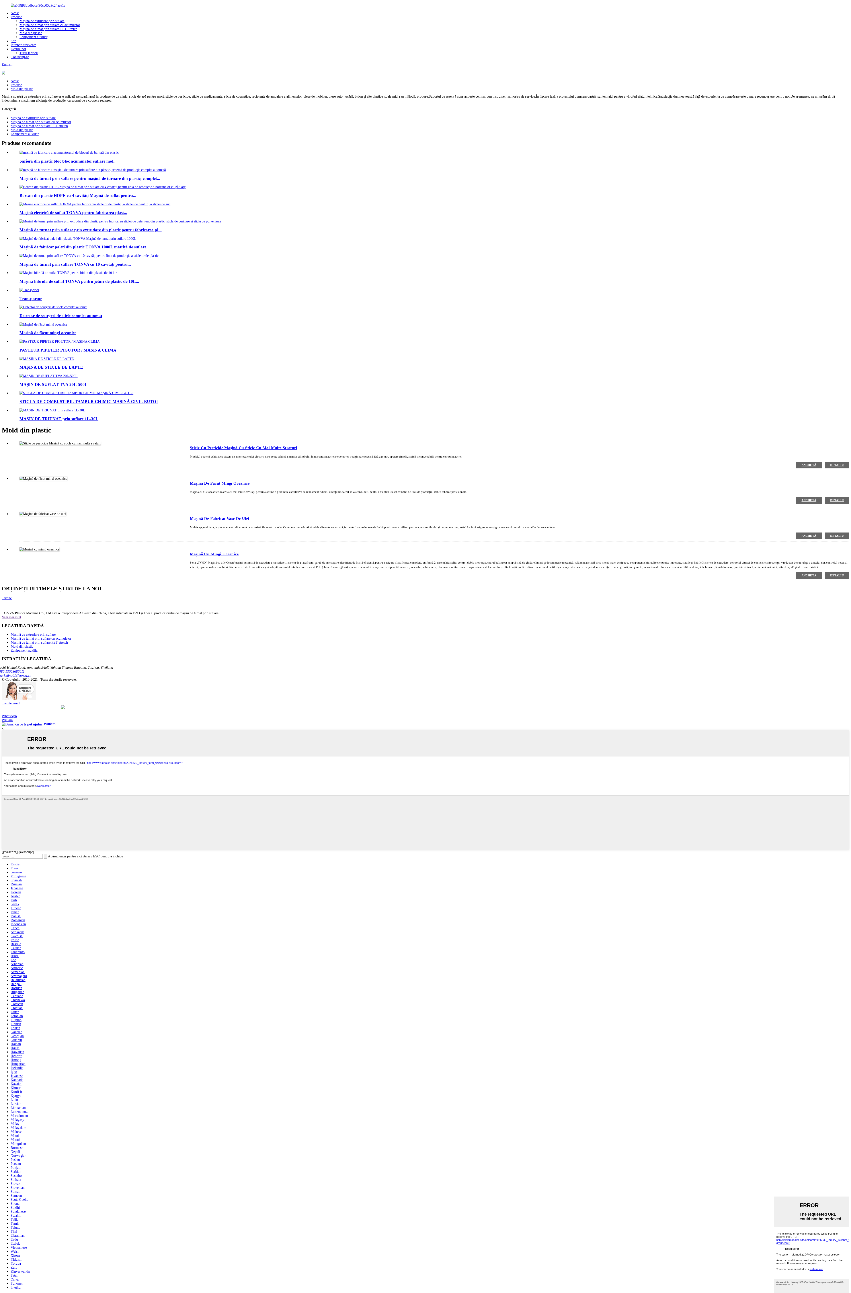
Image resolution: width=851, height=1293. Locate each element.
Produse (16, 17)
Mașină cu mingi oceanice (214, 554)
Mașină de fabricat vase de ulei (219, 518)
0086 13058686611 (13, 671)
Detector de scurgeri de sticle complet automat (61, 315)
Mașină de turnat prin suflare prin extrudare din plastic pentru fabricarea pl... (91, 230)
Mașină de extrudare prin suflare (42, 21)
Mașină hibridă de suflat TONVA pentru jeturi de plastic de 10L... (79, 281)
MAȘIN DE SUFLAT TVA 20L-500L (54, 384)
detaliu (837, 465)
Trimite (7, 598)
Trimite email (11, 703)
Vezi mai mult (11, 617)
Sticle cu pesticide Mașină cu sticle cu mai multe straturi (243, 448)
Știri (13, 41)
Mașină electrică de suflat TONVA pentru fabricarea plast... (73, 212)
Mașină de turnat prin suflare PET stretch (39, 126)
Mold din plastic (31, 33)
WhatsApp (9, 716)
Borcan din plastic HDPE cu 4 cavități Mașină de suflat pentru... (78, 195)
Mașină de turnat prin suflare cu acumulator (50, 25)
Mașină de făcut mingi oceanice (48, 332)
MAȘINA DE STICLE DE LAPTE (51, 367)
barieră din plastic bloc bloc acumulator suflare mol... (68, 161)
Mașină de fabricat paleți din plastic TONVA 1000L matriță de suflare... (85, 247)
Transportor (31, 298)
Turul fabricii (29, 53)
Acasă (15, 13)
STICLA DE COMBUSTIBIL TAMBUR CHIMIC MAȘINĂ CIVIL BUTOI (89, 401)
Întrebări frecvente (23, 45)
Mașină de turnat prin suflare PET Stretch (48, 29)
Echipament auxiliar (33, 37)
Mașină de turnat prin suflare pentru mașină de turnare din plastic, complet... (90, 178)
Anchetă (809, 465)
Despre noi (18, 49)
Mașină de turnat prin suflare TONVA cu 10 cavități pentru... (75, 264)
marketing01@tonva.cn (16, 675)
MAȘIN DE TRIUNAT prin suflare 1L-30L (59, 419)
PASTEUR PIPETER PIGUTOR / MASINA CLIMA (68, 350)
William (7, 720)
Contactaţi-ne (20, 57)
